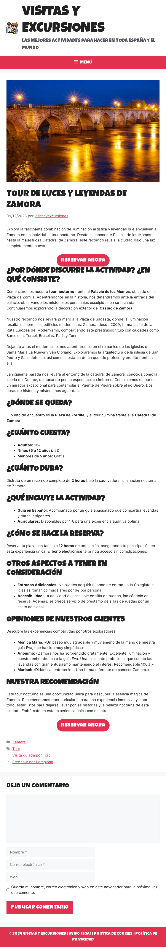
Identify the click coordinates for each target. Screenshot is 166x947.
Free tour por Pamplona (32, 762)
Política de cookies (113, 934)
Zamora (19, 742)
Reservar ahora (83, 260)
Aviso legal (80, 934)
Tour (16, 749)
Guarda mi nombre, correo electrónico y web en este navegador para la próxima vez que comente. (84, 890)
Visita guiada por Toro (31, 755)
